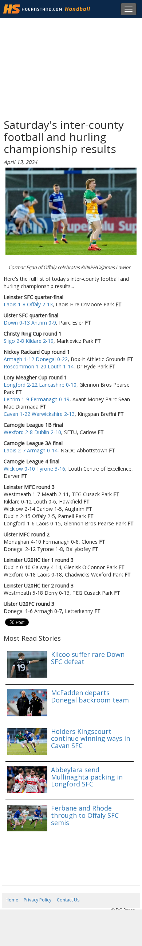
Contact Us (68, 900)
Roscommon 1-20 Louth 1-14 (39, 366)
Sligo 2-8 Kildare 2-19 (29, 340)
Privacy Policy (37, 900)
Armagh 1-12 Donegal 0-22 (36, 359)
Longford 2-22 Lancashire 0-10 (40, 384)
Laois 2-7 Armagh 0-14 (31, 450)
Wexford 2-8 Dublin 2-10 (32, 432)
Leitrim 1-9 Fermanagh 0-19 (37, 399)
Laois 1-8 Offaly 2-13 (28, 304)
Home (11, 900)
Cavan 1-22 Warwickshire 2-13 (39, 413)
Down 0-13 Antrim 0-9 (30, 322)
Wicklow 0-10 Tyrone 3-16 (34, 468)
